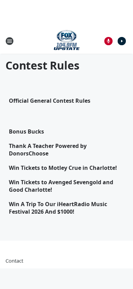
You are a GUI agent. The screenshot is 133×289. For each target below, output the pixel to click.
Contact (14, 260)
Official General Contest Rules (49, 100)
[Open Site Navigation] (9, 41)
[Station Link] (66, 41)
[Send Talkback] (108, 41)
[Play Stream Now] (122, 41)
